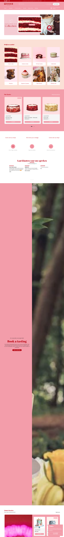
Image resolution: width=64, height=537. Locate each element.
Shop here (32, 24)
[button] (56, 4)
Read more (58, 512)
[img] (32, 162)
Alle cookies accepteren (55, 533)
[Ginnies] (8, 4)
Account (49, 4)
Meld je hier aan (17, 350)
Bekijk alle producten (56, 94)
